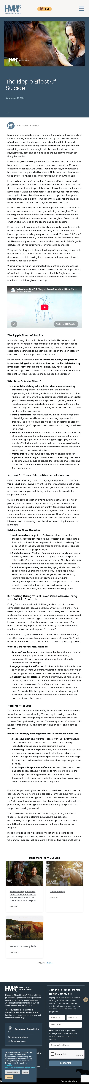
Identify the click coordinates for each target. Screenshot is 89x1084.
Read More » (14, 906)
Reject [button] (25, 1072)
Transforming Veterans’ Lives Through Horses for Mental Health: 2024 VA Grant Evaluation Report (23, 896)
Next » (49, 963)
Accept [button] (9, 1077)
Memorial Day (57, 892)
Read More (9, 1065)
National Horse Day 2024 (23, 946)
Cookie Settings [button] (12, 1072)
